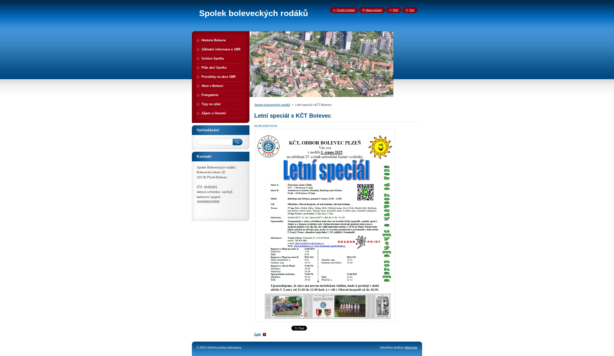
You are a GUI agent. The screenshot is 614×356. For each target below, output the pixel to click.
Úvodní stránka (346, 10)
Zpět (257, 334)
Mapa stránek (374, 10)
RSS (395, 10)
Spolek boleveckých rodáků (272, 104)
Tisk (411, 10)
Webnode (411, 347)
